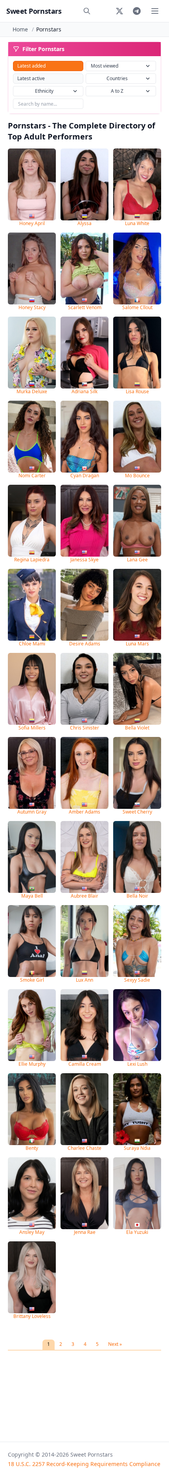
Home (20, 29)
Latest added (31, 65)
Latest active (31, 78)
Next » (115, 1344)
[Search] (87, 11)
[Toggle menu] (155, 11)
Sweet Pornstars (33, 11)
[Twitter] (119, 11)
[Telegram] (137, 11)
